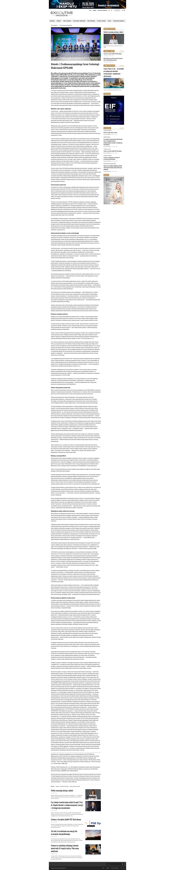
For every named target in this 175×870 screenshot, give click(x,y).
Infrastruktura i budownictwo (110, 163)
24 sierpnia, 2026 (54, 793)
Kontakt (94, 10)
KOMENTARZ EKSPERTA (109, 29)
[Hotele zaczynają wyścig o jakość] (93, 794)
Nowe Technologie (91, 21)
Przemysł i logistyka (91, 837)
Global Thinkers (91, 808)
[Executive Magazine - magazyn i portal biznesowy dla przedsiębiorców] (61, 14)
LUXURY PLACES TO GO (109, 65)
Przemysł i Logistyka (101, 21)
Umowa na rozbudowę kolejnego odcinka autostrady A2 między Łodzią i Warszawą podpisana (65, 848)
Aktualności (52, 21)
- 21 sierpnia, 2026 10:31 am (108, 62)
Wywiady (59, 21)
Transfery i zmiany (107, 149)
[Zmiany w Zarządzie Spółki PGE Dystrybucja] (93, 823)
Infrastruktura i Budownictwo (79, 21)
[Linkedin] (124, 10)
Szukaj (116, 10)
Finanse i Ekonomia (67, 21)
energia (57, 786)
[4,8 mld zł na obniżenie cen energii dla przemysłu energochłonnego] (93, 835)
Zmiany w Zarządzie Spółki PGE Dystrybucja (66, 819)
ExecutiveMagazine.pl (62, 868)
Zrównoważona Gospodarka (118, 21)
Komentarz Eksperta (108, 130)
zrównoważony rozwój (75, 786)
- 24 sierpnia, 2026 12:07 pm (108, 55)
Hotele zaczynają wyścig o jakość (62, 790)
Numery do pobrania (102, 10)
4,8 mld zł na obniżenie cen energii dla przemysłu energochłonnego (64, 832)
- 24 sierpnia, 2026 (114, 134)
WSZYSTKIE (122, 65)
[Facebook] (122, 10)
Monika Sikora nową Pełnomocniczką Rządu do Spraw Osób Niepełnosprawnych (113, 59)
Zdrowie (109, 21)
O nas (90, 10)
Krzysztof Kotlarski (107, 134)
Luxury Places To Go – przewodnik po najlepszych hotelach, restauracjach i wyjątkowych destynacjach (114, 72)
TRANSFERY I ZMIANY (109, 51)
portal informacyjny (64, 786)
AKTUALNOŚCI (107, 128)
